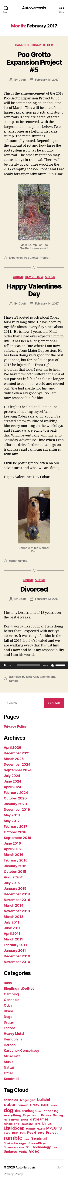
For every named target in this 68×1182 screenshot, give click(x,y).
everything (12, 1115)
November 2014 (17, 900)
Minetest (30, 1129)
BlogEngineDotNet (19, 988)
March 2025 (14, 759)
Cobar (36, 45)
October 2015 (15, 872)
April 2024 (12, 787)
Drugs (9, 1022)
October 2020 (15, 798)
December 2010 (17, 956)
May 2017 (12, 821)
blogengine (27, 1100)
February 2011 (15, 945)
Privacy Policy (15, 726)
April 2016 (12, 849)
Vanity (23, 1151)
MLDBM (41, 1129)
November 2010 (17, 962)
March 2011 (13, 939)
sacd (26, 1139)
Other (48, 45)
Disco (8, 1011)
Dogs (8, 1017)
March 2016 (13, 855)
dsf (40, 1111)
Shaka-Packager (15, 1143)
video (34, 1151)
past (15, 1132)
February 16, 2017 (47, 79)
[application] (34, 665)
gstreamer (39, 1119)
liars (38, 1123)
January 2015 (15, 888)
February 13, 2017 (47, 599)
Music (9, 1062)
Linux (47, 1123)
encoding (50, 1111)
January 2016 (15, 866)
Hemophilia (34, 276)
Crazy (37, 676)
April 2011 (12, 934)
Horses (9, 1045)
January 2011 (15, 950)
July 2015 (12, 883)
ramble (22, 560)
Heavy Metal (14, 1034)
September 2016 (17, 838)
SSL (28, 1147)
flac (5, 1120)
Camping (22, 45)
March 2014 (13, 905)
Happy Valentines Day (34, 290)
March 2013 (13, 917)
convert (23, 1105)
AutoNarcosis (34, 8)
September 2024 (18, 770)
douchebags (25, 1111)
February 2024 (16, 793)
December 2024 (17, 764)
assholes (15, 676)
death (54, 1105)
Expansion (16, 257)
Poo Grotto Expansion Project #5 (34, 62)
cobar (13, 560)
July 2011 (11, 922)
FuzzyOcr (14, 1120)
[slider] (61, 664)
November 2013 (17, 911)
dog (8, 1110)
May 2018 (12, 815)
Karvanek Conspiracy (21, 1050)
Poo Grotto (31, 257)
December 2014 (17, 894)
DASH (45, 1105)
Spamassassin (14, 1147)
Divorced (34, 589)
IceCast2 (27, 1123)
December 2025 (17, 753)
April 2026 (12, 747)
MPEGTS (54, 1128)
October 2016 (15, 832)
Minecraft (12, 1056)
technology (42, 1147)
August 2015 (14, 877)
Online (7, 1133)
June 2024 (12, 781)
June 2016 (12, 843)
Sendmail (11, 1079)
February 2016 (16, 860)
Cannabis (11, 1000)
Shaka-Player (38, 1143)
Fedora (9, 1028)
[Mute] (52, 665)
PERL (23, 1133)
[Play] (5, 665)
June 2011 (12, 928)
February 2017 (15, 826)
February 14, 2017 (47, 303)
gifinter (24, 1120)
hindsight (48, 676)
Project (44, 257)
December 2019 (17, 809)
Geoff (22, 79)
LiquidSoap (14, 1128)
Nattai (9, 1067)
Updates (10, 1151)
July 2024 (12, 776)
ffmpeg (58, 1115)
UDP (55, 1147)
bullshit (27, 676)
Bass (8, 983)
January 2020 (15, 804)
